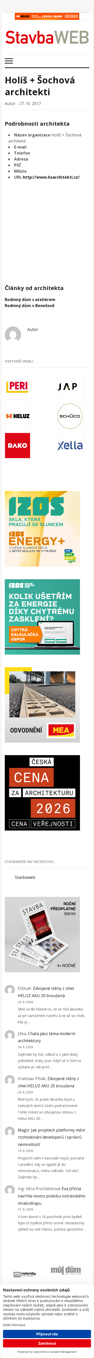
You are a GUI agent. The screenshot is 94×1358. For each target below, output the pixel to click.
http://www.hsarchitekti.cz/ (51, 177)
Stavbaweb (25, 877)
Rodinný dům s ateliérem (30, 299)
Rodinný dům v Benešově (29, 305)
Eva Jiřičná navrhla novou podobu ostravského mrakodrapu (51, 1196)
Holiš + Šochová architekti (40, 86)
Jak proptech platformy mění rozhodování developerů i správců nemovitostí (51, 1137)
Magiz (23, 1130)
